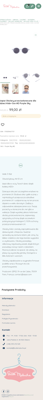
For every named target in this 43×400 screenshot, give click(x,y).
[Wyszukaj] (32, 6)
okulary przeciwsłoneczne (27, 143)
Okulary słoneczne (15, 21)
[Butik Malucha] (11, 6)
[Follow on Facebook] (3, 391)
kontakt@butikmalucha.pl (16, 348)
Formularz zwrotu (8, 323)
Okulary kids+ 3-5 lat (31, 21)
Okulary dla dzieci (25, 140)
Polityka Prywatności (10, 319)
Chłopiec (23, 20)
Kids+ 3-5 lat (13, 140)
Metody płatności (8, 305)
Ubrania (15, 20)
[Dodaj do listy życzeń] (2, 124)
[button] (35, 35)
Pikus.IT (11, 396)
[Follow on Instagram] (8, 391)
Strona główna (5, 20)
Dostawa (5, 310)
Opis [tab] (20, 165)
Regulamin (6, 314)
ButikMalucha (28, 395)
